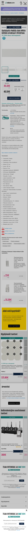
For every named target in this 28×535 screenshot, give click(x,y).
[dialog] (14, 267)
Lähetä (21, 523)
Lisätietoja (18, 530)
